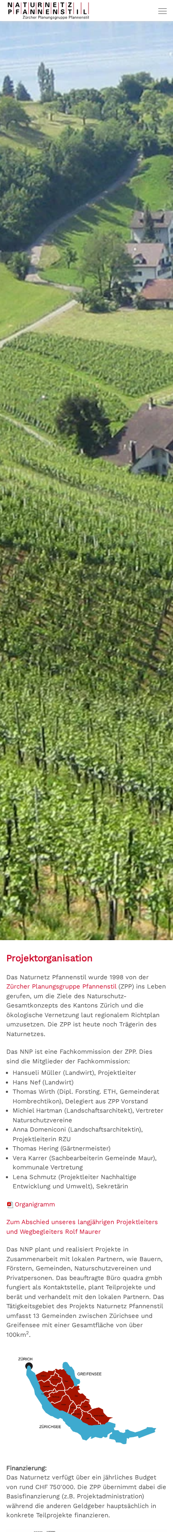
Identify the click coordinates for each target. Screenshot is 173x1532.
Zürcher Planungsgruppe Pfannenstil (61, 986)
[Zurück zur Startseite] (48, 10)
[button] (162, 10)
